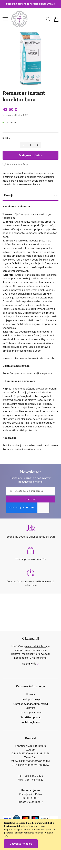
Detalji (8, 195)
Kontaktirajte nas (30, 722)
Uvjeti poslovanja (30, 699)
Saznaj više (29, 663)
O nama (30, 694)
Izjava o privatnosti (31, 712)
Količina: (7, 138)
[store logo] (19, 19)
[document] (31, 834)
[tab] (30, 196)
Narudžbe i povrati (30, 717)
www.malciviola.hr (35, 646)
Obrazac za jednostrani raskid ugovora (30, 705)
